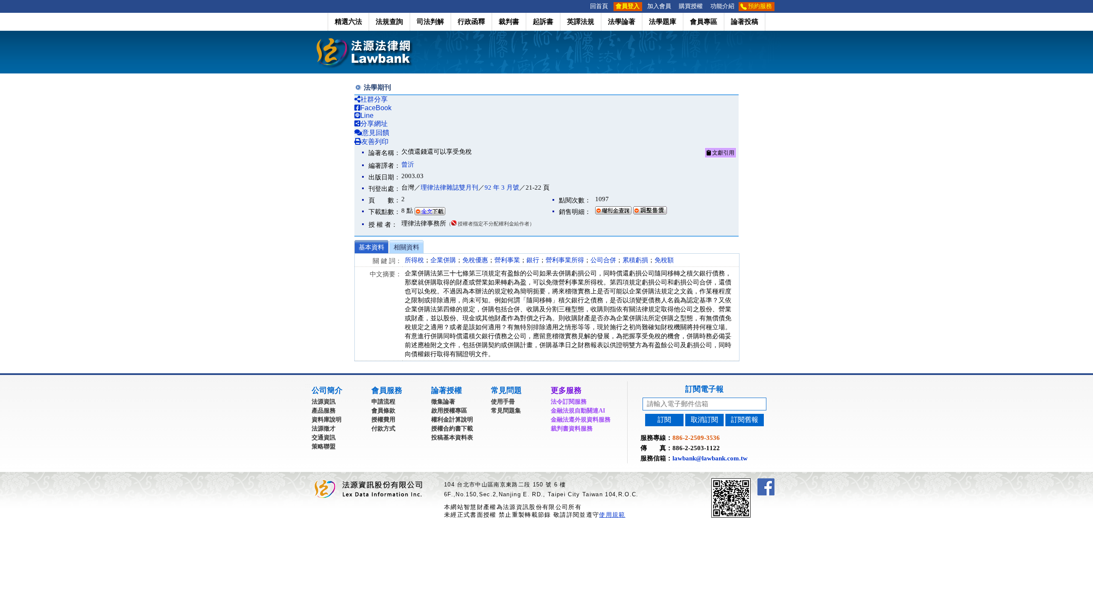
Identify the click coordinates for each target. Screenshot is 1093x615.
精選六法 (348, 21)
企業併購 (443, 260)
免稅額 (664, 260)
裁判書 (509, 21)
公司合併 (603, 260)
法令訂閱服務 (569, 401)
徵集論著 (443, 401)
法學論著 (621, 21)
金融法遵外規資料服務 (581, 419)
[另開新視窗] (746, 482)
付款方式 (383, 428)
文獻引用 (722, 152)
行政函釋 (471, 21)
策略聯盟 (324, 446)
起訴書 (543, 21)
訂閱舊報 (744, 419)
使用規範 (612, 514)
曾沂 (407, 164)
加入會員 (659, 6)
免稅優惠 (475, 260)
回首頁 (599, 6)
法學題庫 (662, 21)
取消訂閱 (704, 419)
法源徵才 (324, 428)
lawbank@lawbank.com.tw (710, 458)
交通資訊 (324, 437)
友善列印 (375, 141)
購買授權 (691, 6)
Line (367, 115)
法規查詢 (389, 21)
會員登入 (628, 6)
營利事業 (507, 260)
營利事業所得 (565, 260)
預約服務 (760, 6)
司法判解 (430, 21)
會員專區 (703, 21)
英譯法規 (580, 21)
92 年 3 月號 (502, 187)
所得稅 (414, 260)
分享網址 (374, 123)
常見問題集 (506, 410)
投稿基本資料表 (452, 437)
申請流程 (383, 401)
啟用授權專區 (449, 410)
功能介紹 (722, 6)
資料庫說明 (327, 419)
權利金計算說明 (452, 419)
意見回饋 (375, 132)
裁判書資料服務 (572, 428)
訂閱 (664, 419)
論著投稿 (744, 21)
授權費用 (383, 419)
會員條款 (383, 410)
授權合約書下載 (452, 428)
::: (583, 6)
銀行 (532, 260)
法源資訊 (324, 401)
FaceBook (376, 107)
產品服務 (324, 410)
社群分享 (374, 99)
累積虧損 (635, 260)
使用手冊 (503, 401)
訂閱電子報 (704, 389)
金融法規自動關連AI (578, 410)
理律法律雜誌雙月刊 (449, 187)
